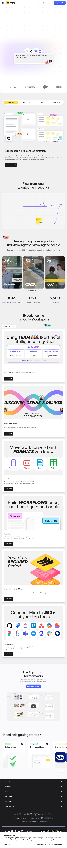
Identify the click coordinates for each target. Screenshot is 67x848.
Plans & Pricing (10, 806)
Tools (6, 791)
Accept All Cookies (55, 844)
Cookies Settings (40, 844)
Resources (8, 796)
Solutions (8, 786)
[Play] (33, 706)
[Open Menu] (2, 2)
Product (7, 781)
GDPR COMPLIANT (50, 814)
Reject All (7, 844)
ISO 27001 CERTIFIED (29, 814)
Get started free (60, 3)
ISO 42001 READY (19, 814)
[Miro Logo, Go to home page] (10, 3)
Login (38, 3)
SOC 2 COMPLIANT (40, 814)
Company (8, 801)
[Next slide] (63, 770)
